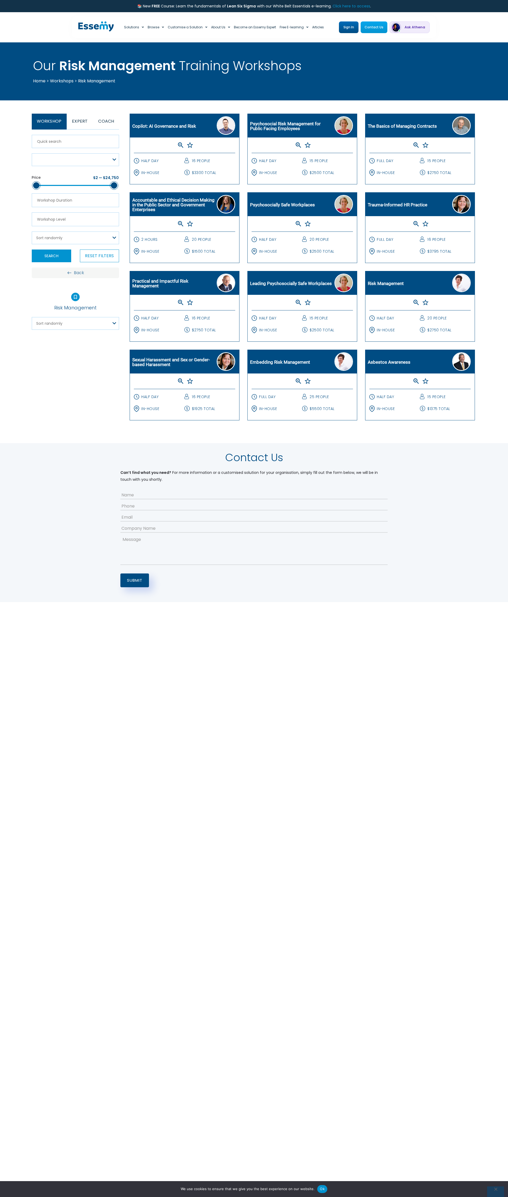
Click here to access (351, 6)
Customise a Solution (185, 27)
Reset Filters (99, 256)
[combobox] (75, 159)
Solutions (131, 27)
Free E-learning (292, 27)
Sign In (348, 27)
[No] (495, 1191)
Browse (153, 27)
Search (51, 256)
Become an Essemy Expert (255, 27)
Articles (318, 27)
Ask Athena (415, 27)
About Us (218, 27)
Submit (134, 580)
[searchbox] (75, 200)
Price (36, 177)
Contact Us (374, 27)
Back (79, 273)
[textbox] (75, 159)
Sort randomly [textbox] (49, 238)
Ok (322, 1189)
